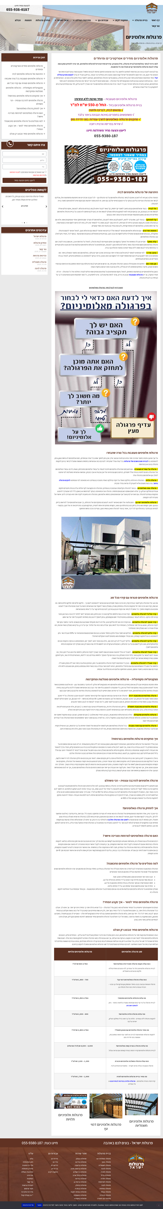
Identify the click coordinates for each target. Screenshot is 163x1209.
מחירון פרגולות (39, 242)
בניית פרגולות (104, 1153)
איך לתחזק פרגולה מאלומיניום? (29, 108)
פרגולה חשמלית (39, 261)
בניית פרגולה (150, 43)
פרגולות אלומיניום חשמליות (141, 1123)
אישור (39, 1205)
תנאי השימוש (14, 172)
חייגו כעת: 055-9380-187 (40, 1142)
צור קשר (42, 249)
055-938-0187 (17, 9)
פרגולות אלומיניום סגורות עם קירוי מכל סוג (25, 83)
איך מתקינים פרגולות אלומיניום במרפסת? (25, 95)
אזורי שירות (80, 1153)
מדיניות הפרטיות (39, 175)
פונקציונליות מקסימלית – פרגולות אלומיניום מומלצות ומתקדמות (24, 89)
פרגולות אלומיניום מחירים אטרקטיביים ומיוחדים (27, 67)
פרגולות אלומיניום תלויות (70, 1116)
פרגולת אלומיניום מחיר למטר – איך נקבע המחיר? (25, 127)
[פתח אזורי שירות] (55, 20)
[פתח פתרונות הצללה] (73, 20)
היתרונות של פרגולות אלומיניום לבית (27, 73)
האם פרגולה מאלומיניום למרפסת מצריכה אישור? (25, 115)
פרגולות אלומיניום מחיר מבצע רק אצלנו (26, 133)
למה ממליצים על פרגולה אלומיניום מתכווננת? (23, 121)
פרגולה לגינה (40, 268)
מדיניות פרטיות (39, 255)
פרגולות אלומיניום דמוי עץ (106, 1126)
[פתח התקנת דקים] (113, 20)
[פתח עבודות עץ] (96, 20)
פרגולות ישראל (39, 236)
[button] (5, 57)
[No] (159, 1205)
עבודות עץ (53, 1153)
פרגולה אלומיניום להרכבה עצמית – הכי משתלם (26, 102)
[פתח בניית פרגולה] (133, 20)
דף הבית (159, 43)
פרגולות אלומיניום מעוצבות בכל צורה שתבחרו (24, 78)
